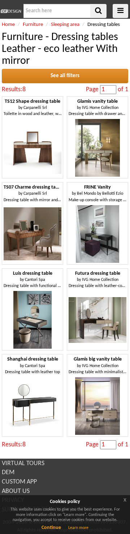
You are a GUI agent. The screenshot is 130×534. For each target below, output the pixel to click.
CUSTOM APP (19, 481)
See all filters (65, 76)
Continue (51, 527)
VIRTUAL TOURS (23, 463)
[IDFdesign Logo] (11, 11)
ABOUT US (16, 491)
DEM (8, 472)
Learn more (78, 528)
